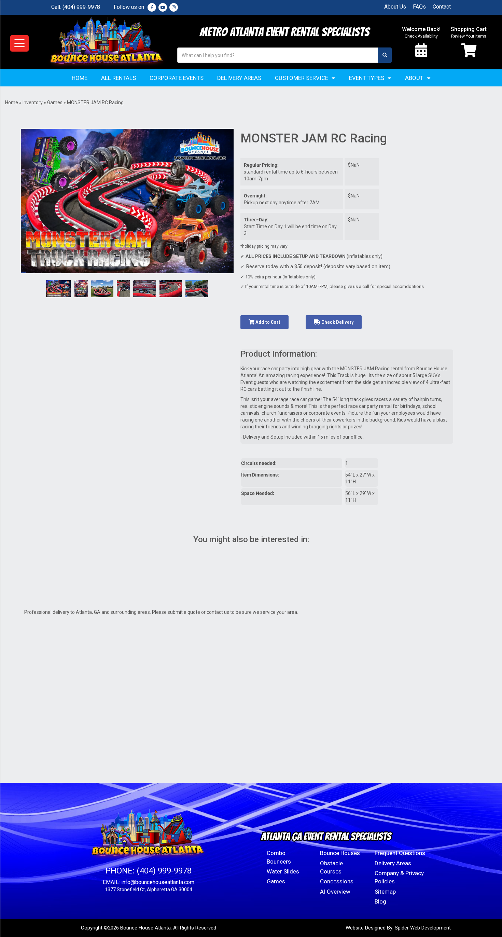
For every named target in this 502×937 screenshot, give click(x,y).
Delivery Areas (239, 77)
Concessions (336, 881)
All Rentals (118, 77)
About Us (395, 6)
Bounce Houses (340, 853)
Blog (380, 901)
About (414, 77)
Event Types (366, 77)
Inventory (33, 102)
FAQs (419, 6)
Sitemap (385, 891)
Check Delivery (336, 322)
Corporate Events (177, 77)
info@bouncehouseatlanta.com (157, 882)
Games (54, 102)
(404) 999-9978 (81, 7)
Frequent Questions (400, 853)
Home (79, 77)
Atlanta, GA (88, 612)
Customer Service (301, 77)
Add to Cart (267, 322)
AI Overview (335, 891)
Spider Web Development (423, 928)
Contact (442, 6)
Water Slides (283, 871)
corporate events (327, 413)
